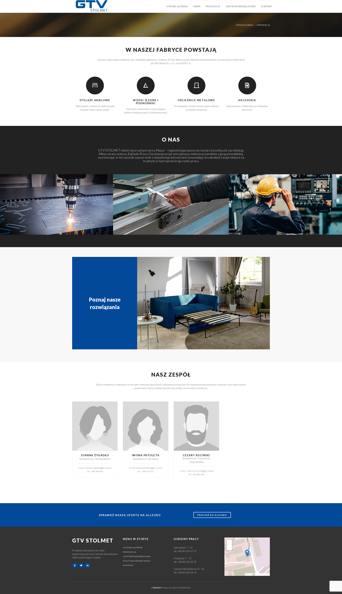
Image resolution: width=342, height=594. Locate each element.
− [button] (229, 547)
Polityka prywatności (137, 561)
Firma (196, 6)
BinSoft (157, 587)
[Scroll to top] (335, 590)
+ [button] (229, 542)
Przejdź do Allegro (212, 515)
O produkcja (263, 25)
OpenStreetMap (262, 574)
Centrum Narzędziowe (241, 6)
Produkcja (213, 6)
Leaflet (249, 574)
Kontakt (267, 6)
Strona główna (177, 6)
